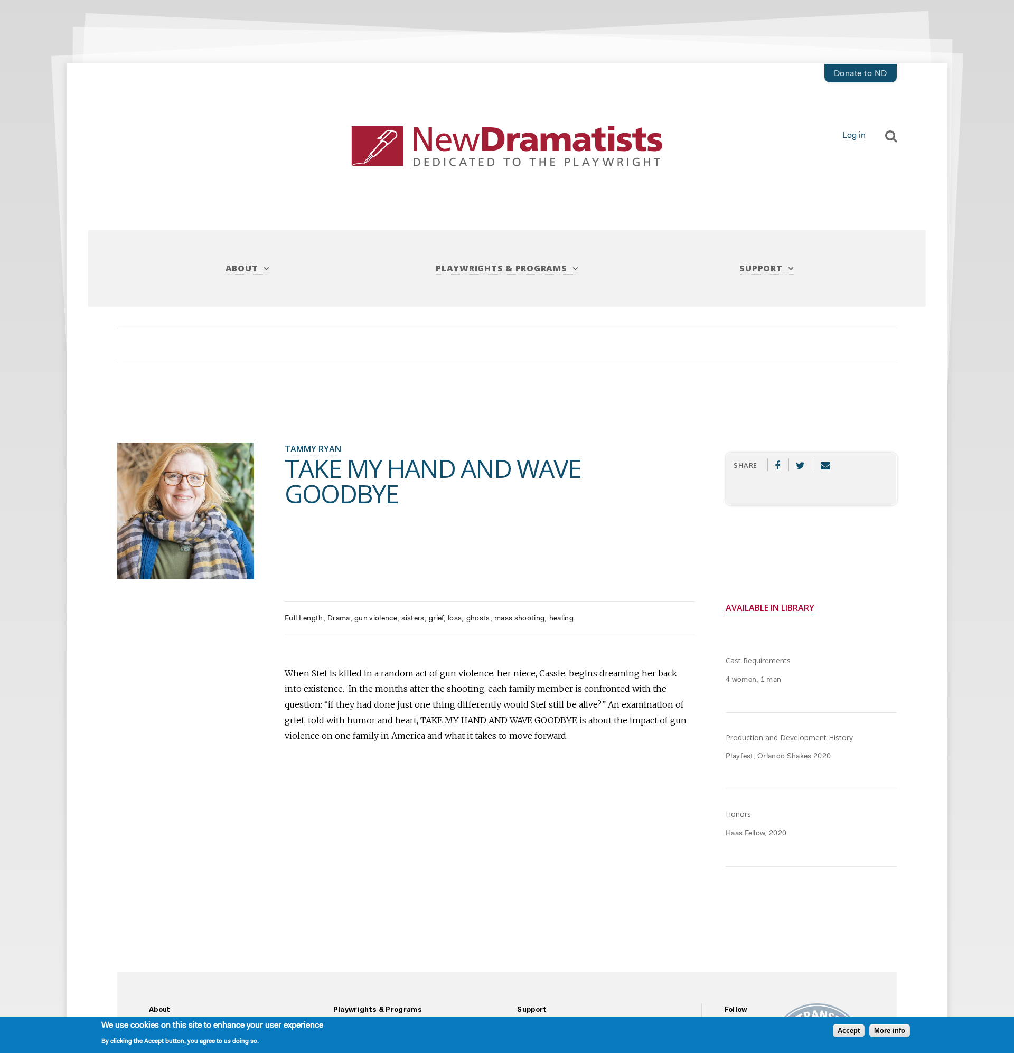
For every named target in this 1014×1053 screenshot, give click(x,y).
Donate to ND (860, 74)
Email (825, 464)
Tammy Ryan (313, 449)
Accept (849, 1031)
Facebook (777, 464)
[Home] (507, 146)
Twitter (800, 464)
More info (889, 1031)
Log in (854, 135)
